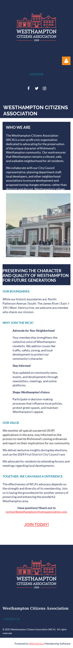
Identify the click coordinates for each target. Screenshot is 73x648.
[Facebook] (29, 88)
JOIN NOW (36, 73)
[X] (37, 88)
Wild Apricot (36, 643)
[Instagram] (45, 88)
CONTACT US (11, 618)
